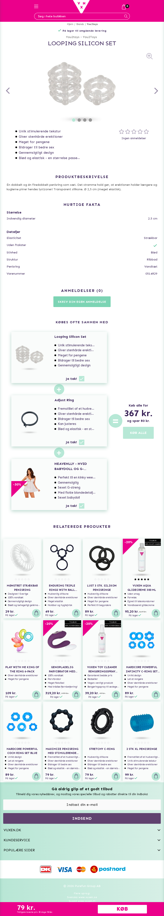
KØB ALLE (138, 433)
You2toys (92, 24)
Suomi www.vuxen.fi (82, 901)
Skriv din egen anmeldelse (82, 302)
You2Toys (90, 37)
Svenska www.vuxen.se (82, 897)
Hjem (70, 24)
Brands (80, 24)
